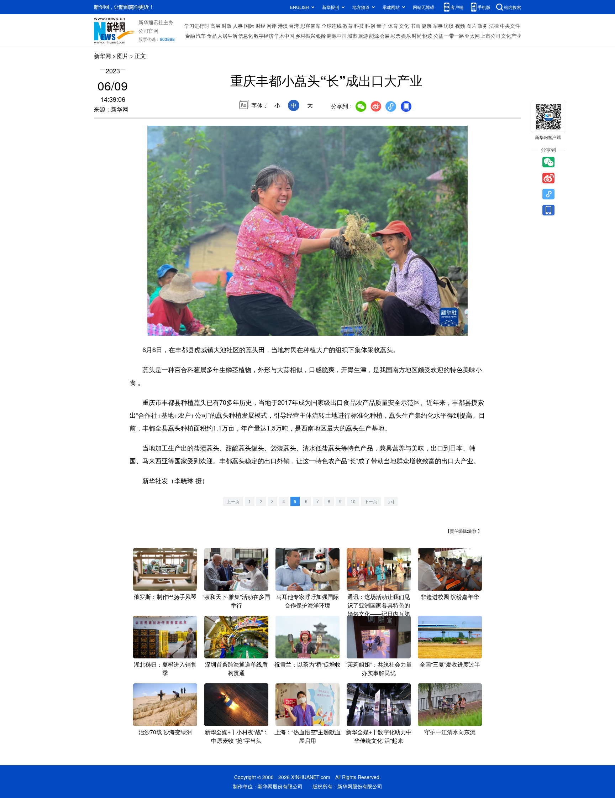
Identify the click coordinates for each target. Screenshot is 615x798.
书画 (415, 25)
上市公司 (490, 35)
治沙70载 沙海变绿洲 (165, 732)
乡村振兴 (305, 35)
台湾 (294, 25)
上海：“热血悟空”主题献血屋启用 (307, 736)
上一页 (233, 501)
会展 (385, 35)
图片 (472, 25)
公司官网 (148, 30)
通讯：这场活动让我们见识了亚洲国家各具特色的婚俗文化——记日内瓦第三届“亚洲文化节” (378, 609)
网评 (272, 25)
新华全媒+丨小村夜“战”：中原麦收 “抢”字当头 (236, 736)
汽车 (201, 35)
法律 (494, 25)
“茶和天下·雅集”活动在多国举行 (236, 601)
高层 (215, 25)
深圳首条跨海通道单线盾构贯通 (236, 668)
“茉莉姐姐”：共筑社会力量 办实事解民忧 (379, 668)
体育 (393, 25)
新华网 (102, 56)
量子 (382, 25)
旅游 (363, 35)
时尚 (417, 35)
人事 (238, 25)
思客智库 (310, 25)
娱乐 (406, 35)
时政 (227, 25)
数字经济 (264, 35)
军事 (438, 25)
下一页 (370, 501)
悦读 (427, 35)
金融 (190, 35)
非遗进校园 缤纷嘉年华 (450, 597)
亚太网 (472, 35)
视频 (460, 25)
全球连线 (332, 25)
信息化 (245, 35)
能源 (374, 35)
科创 (370, 25)
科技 (359, 25)
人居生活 (227, 35)
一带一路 (454, 35)
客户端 (457, 7)
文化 (404, 25)
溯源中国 (337, 35)
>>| (391, 501)
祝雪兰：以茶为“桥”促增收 (307, 664)
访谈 (449, 25)
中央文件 (510, 25)
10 (353, 501)
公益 (438, 35)
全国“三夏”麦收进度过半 (450, 664)
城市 (352, 35)
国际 (249, 25)
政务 (483, 25)
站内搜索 (512, 7)
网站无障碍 (423, 7)
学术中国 (284, 35)
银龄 (321, 35)
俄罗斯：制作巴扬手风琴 (165, 597)
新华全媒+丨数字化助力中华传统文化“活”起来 (379, 736)
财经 (261, 25)
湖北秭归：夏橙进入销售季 (165, 668)
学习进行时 (196, 25)
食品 (212, 35)
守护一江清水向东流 (449, 732)
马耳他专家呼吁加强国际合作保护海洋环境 (307, 601)
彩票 (395, 35)
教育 (348, 25)
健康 (426, 25)
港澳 (283, 25)
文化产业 (511, 35)
